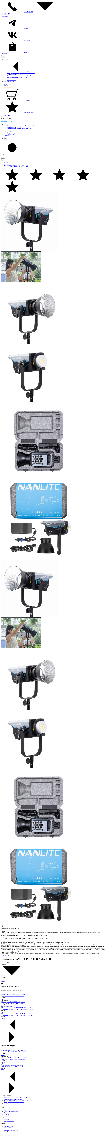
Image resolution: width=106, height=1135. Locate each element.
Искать (3, 56)
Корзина (26, 52)
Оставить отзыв (5, 955)
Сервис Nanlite (4, 16)
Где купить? (7, 1119)
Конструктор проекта (9, 81)
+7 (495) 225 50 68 (28, 12)
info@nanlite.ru (7, 1127)
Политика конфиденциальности (9, 1130)
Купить (3, 981)
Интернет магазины (9, 1121)
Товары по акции (11, 80)
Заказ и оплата (7, 84)
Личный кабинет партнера (11, 1111)
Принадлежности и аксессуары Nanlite (17, 77)
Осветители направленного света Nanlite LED (19, 75)
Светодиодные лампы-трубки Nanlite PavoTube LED (21, 73)
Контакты (6, 1114)
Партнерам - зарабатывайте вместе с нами (15, 1113)
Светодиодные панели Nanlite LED (16, 74)
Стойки (9, 78)
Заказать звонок (5, 14)
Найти (2, 157)
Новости (6, 85)
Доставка (6, 82)
